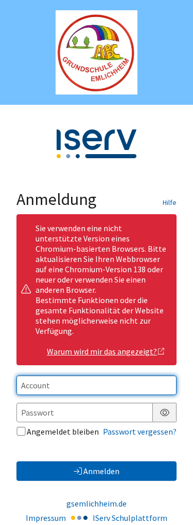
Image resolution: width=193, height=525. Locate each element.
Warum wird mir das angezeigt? (102, 351)
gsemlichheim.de (96, 503)
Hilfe (170, 202)
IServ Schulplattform (130, 518)
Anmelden (101, 471)
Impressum (46, 518)
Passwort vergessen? (140, 431)
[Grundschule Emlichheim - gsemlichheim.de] (97, 52)
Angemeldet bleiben (63, 431)
